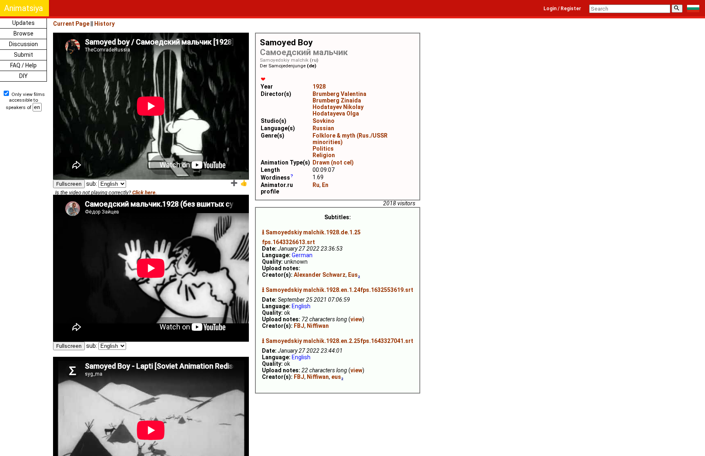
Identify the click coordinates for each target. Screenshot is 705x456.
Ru (316, 185)
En (325, 185)
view (356, 319)
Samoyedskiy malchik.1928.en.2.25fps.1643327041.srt (339, 341)
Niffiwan (318, 326)
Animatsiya (23, 8)
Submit (23, 54)
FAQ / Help (23, 65)
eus (336, 377)
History (104, 23)
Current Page (71, 23)
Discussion (23, 44)
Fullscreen (69, 184)
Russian (323, 128)
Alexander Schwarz (320, 274)
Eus (353, 274)
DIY (23, 76)
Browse (23, 33)
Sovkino (324, 121)
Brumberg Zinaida (337, 100)
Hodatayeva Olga (336, 113)
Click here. (144, 192)
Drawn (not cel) (333, 162)
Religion (324, 155)
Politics (323, 148)
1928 (319, 86)
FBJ (299, 326)
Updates (23, 23)
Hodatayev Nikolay (338, 107)
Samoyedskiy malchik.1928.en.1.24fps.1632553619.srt (339, 290)
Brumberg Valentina (339, 94)
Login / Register (562, 8)
